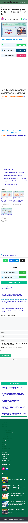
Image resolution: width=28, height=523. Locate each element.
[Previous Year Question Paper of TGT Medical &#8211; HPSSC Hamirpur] (6, 194)
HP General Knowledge (7, 432)
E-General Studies (9, 2)
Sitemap (4, 444)
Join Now (22, 45)
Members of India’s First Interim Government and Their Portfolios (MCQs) (14, 413)
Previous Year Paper (8, 7)
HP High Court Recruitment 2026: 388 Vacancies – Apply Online (11, 401)
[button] (20, 2)
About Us (4, 422)
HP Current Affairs (6, 430)
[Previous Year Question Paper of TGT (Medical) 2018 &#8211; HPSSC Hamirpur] (18, 194)
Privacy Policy (5, 440)
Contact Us (4, 424)
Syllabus (4, 446)
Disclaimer (4, 426)
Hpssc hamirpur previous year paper (11, 253)
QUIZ (3, 442)
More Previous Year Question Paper (16, 135)
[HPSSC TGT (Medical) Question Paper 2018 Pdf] (6, 211)
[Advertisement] (14, 73)
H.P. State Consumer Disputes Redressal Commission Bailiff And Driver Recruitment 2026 (14, 172)
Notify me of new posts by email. (9, 351)
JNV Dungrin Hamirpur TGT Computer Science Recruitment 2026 (12, 388)
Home (3, 428)
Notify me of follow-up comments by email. (11, 347)
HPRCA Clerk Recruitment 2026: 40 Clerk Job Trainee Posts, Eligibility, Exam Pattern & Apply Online (15, 180)
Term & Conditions (6, 448)
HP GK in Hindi (5, 434)
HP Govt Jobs (5, 436)
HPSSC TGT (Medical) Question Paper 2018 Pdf (6, 216)
